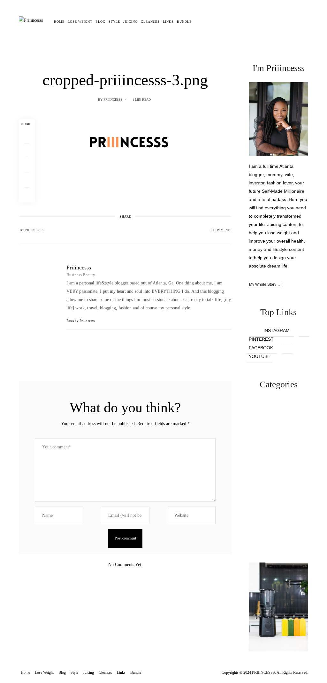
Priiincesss (113, 99)
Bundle (184, 21)
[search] (197, 21)
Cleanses (150, 21)
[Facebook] (27, 136)
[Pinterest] (27, 165)
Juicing (130, 21)
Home (59, 21)
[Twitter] (27, 151)
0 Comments (221, 230)
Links (168, 21)
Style (114, 21)
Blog (100, 21)
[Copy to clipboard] (27, 195)
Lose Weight (80, 21)
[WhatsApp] (27, 180)
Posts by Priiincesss (80, 320)
